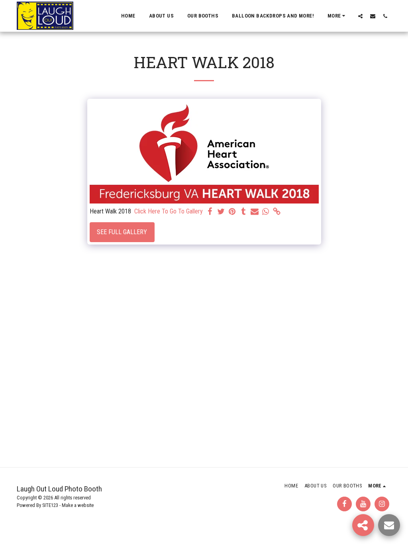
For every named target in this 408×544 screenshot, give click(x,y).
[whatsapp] (266, 211)
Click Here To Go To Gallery (168, 211)
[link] (277, 211)
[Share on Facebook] (210, 211)
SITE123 (50, 505)
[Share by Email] (255, 211)
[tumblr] (243, 211)
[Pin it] (232, 211)
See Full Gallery (122, 232)
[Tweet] (221, 211)
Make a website (78, 505)
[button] (360, 16)
